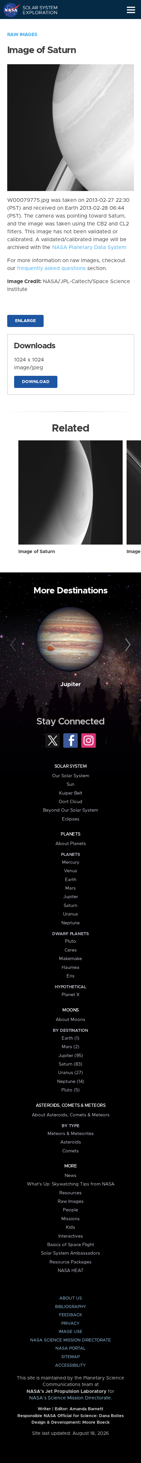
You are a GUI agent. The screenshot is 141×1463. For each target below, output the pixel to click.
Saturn (70, 905)
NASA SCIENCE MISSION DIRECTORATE (70, 1340)
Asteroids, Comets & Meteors (70, 1105)
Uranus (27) (70, 1072)
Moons (70, 1010)
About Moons (70, 1019)
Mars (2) (70, 1047)
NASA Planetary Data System (89, 247)
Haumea (70, 967)
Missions (70, 1219)
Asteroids (70, 1142)
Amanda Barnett (86, 1409)
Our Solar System (70, 776)
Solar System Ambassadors (70, 1253)
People (70, 1210)
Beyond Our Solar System (70, 810)
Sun (70, 784)
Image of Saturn (36, 551)
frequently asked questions (51, 268)
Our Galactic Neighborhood (36, 24)
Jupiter (70, 684)
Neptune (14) (70, 1081)
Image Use (70, 1332)
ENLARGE (25, 321)
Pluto (70, 941)
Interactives (70, 1236)
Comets (70, 1151)
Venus (70, 871)
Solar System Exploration (36, 9)
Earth (70, 879)
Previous (14, 645)
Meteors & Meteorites (71, 1133)
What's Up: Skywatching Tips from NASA (70, 1184)
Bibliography (70, 1307)
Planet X (70, 994)
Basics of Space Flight (70, 1244)
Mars (70, 888)
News (70, 1175)
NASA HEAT (71, 1270)
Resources (70, 1193)
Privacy (70, 1323)
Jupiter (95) (70, 1055)
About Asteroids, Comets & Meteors (71, 1115)
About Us (70, 1298)
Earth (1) (70, 1038)
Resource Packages (70, 1262)
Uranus (70, 914)
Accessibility (70, 1365)
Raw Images (22, 34)
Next (126, 645)
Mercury (70, 862)
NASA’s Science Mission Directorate (70, 1398)
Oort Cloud (70, 801)
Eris (70, 976)
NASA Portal (70, 1348)
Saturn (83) (70, 1064)
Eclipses (70, 819)
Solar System (70, 766)
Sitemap (70, 1357)
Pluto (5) (70, 1090)
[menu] (131, 10)
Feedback (70, 1315)
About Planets (70, 843)
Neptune (70, 923)
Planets (70, 834)
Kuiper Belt (70, 793)
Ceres (71, 950)
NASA (9, 9)
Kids (70, 1227)
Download (36, 382)
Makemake (70, 958)
